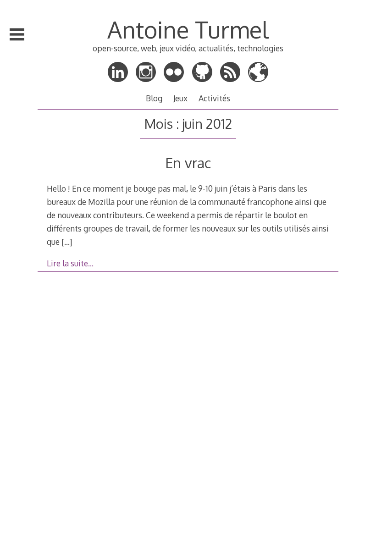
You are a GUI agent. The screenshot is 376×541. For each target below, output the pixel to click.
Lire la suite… (70, 263)
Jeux (180, 98)
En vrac (188, 162)
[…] (66, 242)
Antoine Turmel (188, 29)
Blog (154, 98)
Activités (214, 98)
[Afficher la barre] (17, 34)
